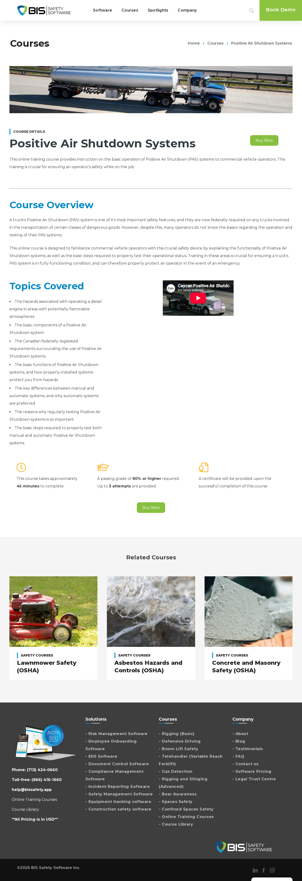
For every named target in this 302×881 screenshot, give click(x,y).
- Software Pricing (252, 771)
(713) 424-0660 (42, 770)
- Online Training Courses (186, 817)
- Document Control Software (117, 764)
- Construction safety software (118, 809)
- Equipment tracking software (118, 801)
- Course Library (176, 824)
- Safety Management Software (119, 794)
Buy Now (264, 140)
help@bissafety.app (32, 789)
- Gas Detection (176, 771)
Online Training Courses (34, 799)
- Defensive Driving (180, 741)
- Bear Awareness (178, 794)
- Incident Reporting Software (117, 786)
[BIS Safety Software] (44, 10)
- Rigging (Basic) (177, 733)
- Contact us (245, 764)
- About (240, 733)
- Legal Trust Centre (254, 779)
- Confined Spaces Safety (186, 809)
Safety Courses (37, 655)
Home (194, 43)
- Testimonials (247, 749)
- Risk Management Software (116, 733)
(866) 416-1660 (47, 779)
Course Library (25, 809)
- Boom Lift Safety (178, 749)
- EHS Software (101, 756)
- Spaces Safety (176, 801)
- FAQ (238, 756)
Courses (215, 43)
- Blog (238, 741)
